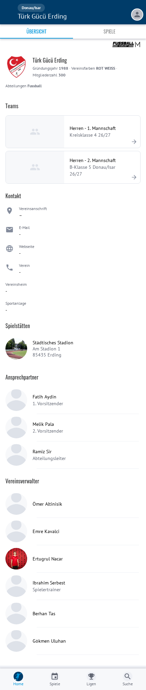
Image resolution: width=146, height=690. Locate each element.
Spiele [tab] (109, 31)
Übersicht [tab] (36, 31)
